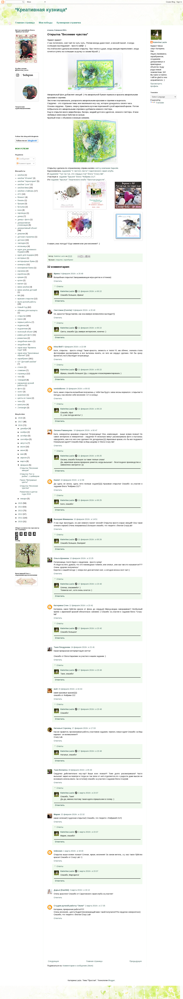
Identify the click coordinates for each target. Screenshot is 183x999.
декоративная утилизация (24, 224)
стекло (20, 367)
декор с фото (24, 219)
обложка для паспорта (27, 310)
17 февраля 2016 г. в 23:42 (90, 584)
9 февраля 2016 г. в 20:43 (84, 310)
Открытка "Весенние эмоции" (29, 469)
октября (24, 436)
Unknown (58, 851)
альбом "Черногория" (27, 181)
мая (22, 454)
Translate (160, 103)
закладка (22, 243)
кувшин (21, 277)
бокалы (21, 200)
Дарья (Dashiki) (61, 890)
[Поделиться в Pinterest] (89, 256)
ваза (20, 210)
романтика (22, 338)
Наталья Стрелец (62, 728)
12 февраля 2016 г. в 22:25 (81, 558)
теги (19, 377)
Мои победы (45, 23)
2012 (20, 514)
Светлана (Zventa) (63, 310)
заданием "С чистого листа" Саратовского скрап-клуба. (88, 171)
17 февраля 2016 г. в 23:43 (90, 670)
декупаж (21, 234)
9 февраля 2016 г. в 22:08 (74, 347)
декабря (24, 428)
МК (19, 295)
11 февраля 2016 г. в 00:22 (90, 291)
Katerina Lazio (67, 291)
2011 (20, 518)
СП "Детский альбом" (27, 362)
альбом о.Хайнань (26, 191)
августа (23, 443)
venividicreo (59, 389)
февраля (24, 465)
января (23, 499)
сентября (24, 439)
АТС (19, 194)
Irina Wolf (58, 347)
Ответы (60, 287)
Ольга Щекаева (61, 558)
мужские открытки (25, 299)
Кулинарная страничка (69, 23)
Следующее (53, 961)
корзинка (21, 271)
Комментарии (24, 163)
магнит (21, 284)
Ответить (58, 281)
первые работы (24, 322)
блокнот (21, 197)
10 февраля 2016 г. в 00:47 (85, 430)
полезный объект (25, 332)
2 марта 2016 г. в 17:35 (95, 906)
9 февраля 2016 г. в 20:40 (72, 274)
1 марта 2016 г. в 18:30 (73, 851)
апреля (23, 458)
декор (20, 216)
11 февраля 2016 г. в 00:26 (90, 539)
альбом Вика (23, 188)
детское (21, 240)
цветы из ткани (24, 398)
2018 (20, 418)
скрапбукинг (68, 260)
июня (23, 450)
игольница (22, 246)
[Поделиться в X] (84, 256)
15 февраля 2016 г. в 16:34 (70, 689)
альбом (21, 175)
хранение (22, 395)
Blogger (111, 980)
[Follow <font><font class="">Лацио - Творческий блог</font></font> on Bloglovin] (26, 142)
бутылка (21, 207)
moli (56, 689)
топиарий (22, 380)
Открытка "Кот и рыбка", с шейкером (29, 475)
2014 (20, 507)
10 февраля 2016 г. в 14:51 (85, 519)
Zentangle (22, 408)
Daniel (57, 480)
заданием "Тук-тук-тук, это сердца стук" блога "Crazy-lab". (76, 174)
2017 (20, 422)
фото (20, 389)
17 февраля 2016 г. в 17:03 (84, 728)
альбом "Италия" (25, 178)
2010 (20, 521)
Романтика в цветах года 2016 (28, 493)
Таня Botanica (61, 770)
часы (20, 401)
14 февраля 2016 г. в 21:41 (83, 647)
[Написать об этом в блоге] (81, 256)
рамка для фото (25, 335)
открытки (59, 260)
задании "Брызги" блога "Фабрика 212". (77, 176)
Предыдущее (136, 961)
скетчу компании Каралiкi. (107, 168)
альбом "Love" (24, 184)
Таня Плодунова (62, 647)
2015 (20, 503)
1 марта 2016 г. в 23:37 (88, 793)
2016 (20, 425)
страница (22, 374)
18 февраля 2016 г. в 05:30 (80, 770)
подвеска (22, 325)
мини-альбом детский (27, 290)
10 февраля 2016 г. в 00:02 (78, 389)
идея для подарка (26, 255)
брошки (21, 204)
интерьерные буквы (26, 261)
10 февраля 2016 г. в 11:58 (72, 480)
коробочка (22, 274)
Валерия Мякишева (63, 519)
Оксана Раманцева (63, 430)
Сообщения (23, 159)
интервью (22, 258)
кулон (20, 280)
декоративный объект (27, 228)
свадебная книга (25, 341)
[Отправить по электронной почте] (79, 256)
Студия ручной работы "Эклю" (69, 906)
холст (20, 392)
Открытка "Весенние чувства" (29, 487)
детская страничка (26, 237)
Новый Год (22, 307)
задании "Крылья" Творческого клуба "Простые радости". (78, 179)
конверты (22, 264)
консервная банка (25, 268)
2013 (20, 510)
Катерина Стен (61, 605)
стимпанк (22, 370)
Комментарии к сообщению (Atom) (78, 966)
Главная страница (25, 23)
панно (20, 319)
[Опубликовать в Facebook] (86, 256)
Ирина (57, 274)
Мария (57, 814)
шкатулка (22, 404)
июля (23, 447)
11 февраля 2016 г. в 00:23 (90, 409)
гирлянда (22, 213)
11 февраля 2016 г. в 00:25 (90, 456)
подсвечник (23, 329)
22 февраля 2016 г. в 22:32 (73, 814)
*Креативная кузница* (41, 9)
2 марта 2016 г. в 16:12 (80, 890)
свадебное (22, 344)
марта (23, 461)
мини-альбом (23, 287)
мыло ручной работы (27, 302)
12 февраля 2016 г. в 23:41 (81, 605)
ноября (23, 432)
